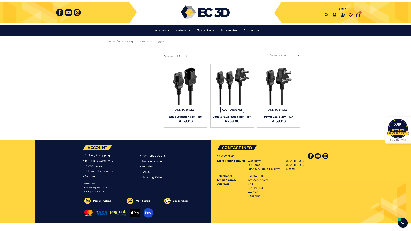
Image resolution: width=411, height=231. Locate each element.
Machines (159, 30)
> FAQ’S (144, 171)
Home (112, 41)
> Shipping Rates (150, 177)
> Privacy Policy (92, 165)
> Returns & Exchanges (98, 171)
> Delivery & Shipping (96, 155)
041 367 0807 (256, 176)
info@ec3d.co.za (258, 179)
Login (342, 8)
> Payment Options (152, 155)
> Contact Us (225, 156)
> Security (146, 166)
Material (181, 30)
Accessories (228, 30)
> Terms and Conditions (98, 160)
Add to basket (185, 109)
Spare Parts (205, 30)
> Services (89, 176)
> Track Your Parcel (152, 161)
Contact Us (251, 30)
